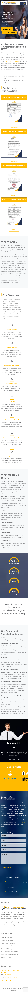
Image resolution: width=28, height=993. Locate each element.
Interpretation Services (7, 946)
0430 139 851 (22, 822)
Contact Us (7, 29)
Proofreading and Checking (8, 943)
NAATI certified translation (13, 61)
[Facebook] (2, 980)
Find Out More (14, 127)
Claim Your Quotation (14, 619)
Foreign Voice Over (6, 957)
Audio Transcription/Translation (9, 952)
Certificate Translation (7, 940)
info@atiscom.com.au (12, 891)
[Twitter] (6, 980)
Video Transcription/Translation (9, 954)
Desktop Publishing (6, 949)
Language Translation (7, 937)
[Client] (10, 773)
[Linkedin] (10, 980)
